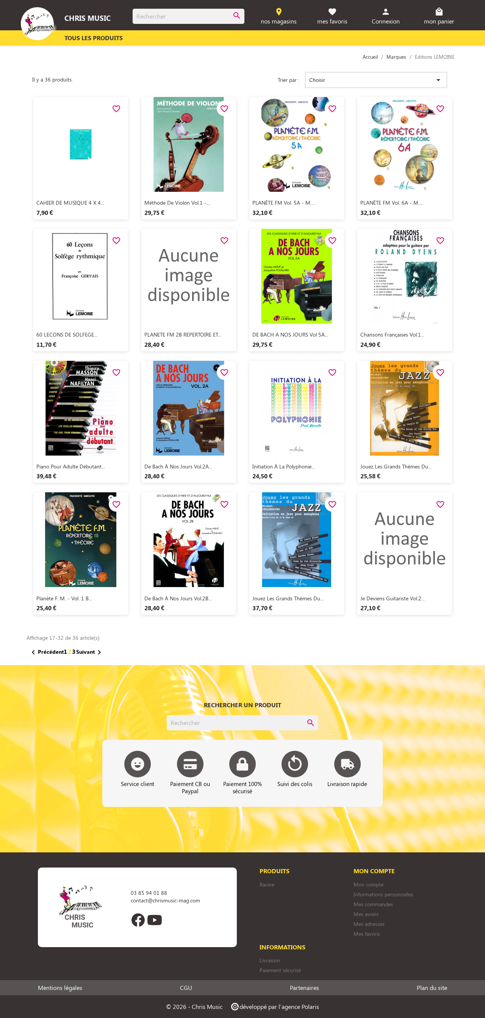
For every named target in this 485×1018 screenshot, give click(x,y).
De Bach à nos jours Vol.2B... (178, 598)
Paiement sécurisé (280, 970)
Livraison (270, 960)
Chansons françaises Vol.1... (392, 334)
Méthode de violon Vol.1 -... (177, 202)
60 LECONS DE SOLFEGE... (66, 334)
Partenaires (304, 987)
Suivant (90, 652)
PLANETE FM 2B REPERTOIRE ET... (182, 334)
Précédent (46, 652)
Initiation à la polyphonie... (283, 466)
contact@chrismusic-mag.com (165, 900)
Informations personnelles (383, 894)
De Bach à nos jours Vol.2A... (178, 466)
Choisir (376, 80)
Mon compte (368, 884)
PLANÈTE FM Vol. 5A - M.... (283, 202)
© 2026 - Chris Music (194, 1006)
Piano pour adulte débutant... (70, 466)
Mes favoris (367, 933)
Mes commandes (373, 904)
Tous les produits (93, 38)
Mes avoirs (366, 914)
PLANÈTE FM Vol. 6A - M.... (391, 202)
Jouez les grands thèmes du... (396, 466)
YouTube (154, 919)
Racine (267, 884)
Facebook (138, 919)
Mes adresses (369, 923)
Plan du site (432, 987)
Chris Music (87, 18)
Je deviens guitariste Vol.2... (392, 598)
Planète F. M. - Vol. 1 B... (64, 598)
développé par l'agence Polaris (274, 1006)
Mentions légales (60, 987)
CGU (186, 987)
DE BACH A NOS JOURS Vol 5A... (290, 334)
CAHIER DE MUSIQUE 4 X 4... (70, 202)
